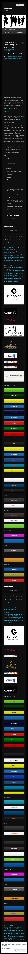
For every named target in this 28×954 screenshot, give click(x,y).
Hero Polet (8, 50)
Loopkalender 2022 (19, 32)
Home (5, 29)
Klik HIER (9, 194)
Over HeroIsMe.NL (12, 29)
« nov (7, 242)
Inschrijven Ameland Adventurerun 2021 (13, 260)
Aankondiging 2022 (13, 218)
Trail (5, 220)
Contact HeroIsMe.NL (8, 32)
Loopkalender (20, 218)
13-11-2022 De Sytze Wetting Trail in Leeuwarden (11, 44)
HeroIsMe (8, 8)
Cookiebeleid (7, 948)
